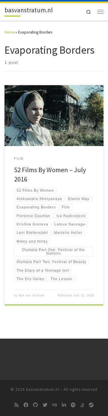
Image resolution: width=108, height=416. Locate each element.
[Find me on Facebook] (25, 405)
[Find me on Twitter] (45, 405)
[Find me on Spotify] (73, 405)
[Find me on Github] (35, 405)
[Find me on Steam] (91, 405)
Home (9, 32)
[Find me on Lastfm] (54, 405)
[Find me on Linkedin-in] (64, 405)
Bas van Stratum (31, 295)
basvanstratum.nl (42, 389)
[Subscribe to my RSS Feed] (16, 405)
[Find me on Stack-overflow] (82, 405)
